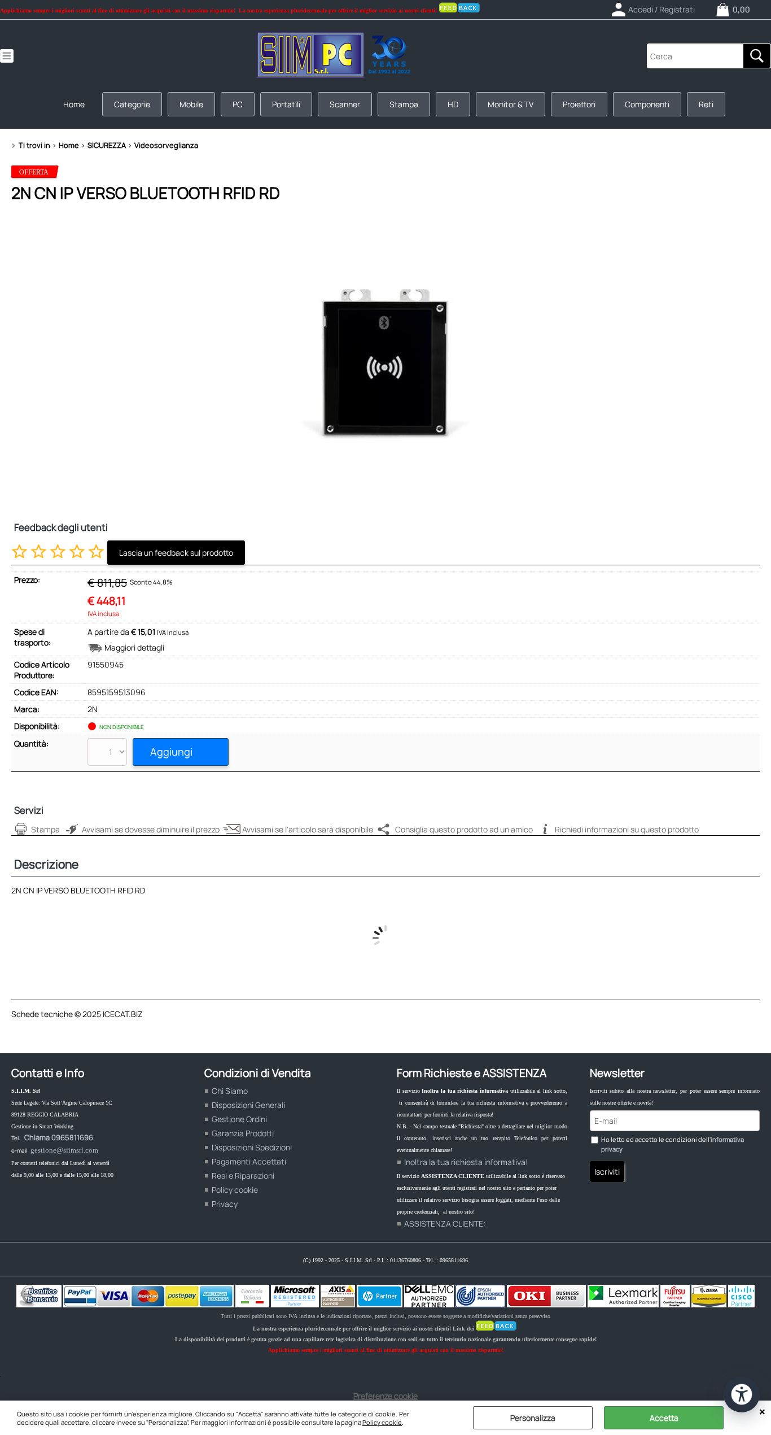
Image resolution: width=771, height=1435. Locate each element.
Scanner (345, 104)
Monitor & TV (510, 104)
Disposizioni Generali (248, 1105)
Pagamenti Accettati (249, 1161)
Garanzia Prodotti (243, 1133)
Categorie (132, 104)
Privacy (225, 1203)
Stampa (403, 104)
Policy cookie (382, 1422)
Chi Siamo (230, 1090)
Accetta (664, 1417)
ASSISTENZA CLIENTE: (444, 1223)
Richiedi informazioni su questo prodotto (627, 829)
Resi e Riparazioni (243, 1175)
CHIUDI (762, 1411)
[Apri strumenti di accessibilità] (742, 1394)
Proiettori (579, 104)
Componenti (647, 104)
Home (74, 104)
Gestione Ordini (239, 1119)
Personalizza (532, 1417)
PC (238, 104)
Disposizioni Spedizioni (252, 1147)
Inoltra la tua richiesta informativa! (466, 1162)
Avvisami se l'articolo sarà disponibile (307, 829)
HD (453, 104)
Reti (706, 104)
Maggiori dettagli (134, 647)
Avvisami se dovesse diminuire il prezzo (151, 829)
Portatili (286, 104)
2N (92, 709)
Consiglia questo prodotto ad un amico (464, 829)
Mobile (191, 104)
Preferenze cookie (385, 1395)
